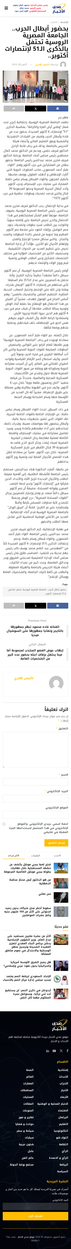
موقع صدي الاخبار (26, 1237)
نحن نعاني (45, 893)
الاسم (63, 775)
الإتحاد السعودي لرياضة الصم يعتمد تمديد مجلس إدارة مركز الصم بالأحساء (27, 978)
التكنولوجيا (61, 1130)
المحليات (28, 1097)
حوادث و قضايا (24, 1124)
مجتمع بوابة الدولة (22, 1164)
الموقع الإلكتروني (57, 808)
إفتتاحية (63, 1070)
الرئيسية (64, 22)
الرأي (65, 1151)
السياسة (62, 1171)
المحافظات (27, 1090)
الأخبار (64, 1090)
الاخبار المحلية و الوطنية (52, 1103)
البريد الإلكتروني (56, 791)
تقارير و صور (26, 1117)
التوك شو (62, 1137)
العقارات (28, 1083)
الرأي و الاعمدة (58, 1157)
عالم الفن (28, 1157)
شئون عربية (26, 1144)
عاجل (31, 1151)
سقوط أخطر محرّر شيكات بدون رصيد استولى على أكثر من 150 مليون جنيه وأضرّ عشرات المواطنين (27, 912)
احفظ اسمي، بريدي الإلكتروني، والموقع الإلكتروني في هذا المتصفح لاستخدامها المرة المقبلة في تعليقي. (38, 828)
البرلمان (63, 1117)
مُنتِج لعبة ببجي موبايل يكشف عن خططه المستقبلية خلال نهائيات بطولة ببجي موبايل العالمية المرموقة (27, 868)
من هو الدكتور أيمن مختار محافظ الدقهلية (30, 881)
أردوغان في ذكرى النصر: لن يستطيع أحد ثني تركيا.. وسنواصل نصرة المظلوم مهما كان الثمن (28, 994)
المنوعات (28, 1110)
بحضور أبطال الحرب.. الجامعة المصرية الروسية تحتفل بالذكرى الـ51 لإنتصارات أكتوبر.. (37, 592)
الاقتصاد (63, 1110)
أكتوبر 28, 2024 (19, 64)
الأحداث (63, 1076)
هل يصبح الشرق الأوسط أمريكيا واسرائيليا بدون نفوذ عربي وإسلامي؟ (27, 964)
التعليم (54, 22)
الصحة (30, 1070)
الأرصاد (64, 1097)
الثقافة (63, 1144)
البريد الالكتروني (60, 1200)
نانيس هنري (42, 64)
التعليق (62, 728)
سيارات (29, 1137)
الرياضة (64, 1164)
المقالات (28, 1103)
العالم (30, 1076)
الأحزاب (64, 1083)
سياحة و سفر (25, 1130)
